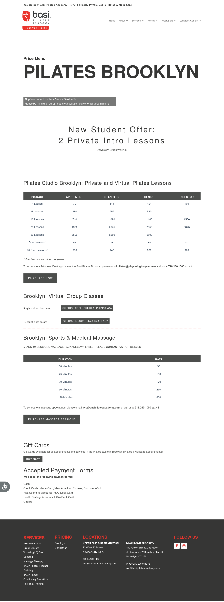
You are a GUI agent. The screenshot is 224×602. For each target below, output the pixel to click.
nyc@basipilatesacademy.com (101, 407)
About (122, 20)
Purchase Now (40, 278)
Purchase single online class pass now (87, 308)
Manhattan (61, 547)
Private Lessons (32, 543)
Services (136, 20)
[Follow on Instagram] (184, 546)
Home (112, 20)
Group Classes (31, 547)
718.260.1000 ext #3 (139, 563)
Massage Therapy (33, 561)
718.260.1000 (143, 407)
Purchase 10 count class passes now (85, 320)
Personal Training (33, 583)
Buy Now (33, 459)
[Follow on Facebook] (177, 546)
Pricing (151, 20)
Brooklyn (60, 543)
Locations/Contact (189, 20)
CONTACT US (114, 347)
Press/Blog (167, 20)
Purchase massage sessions (52, 419)
